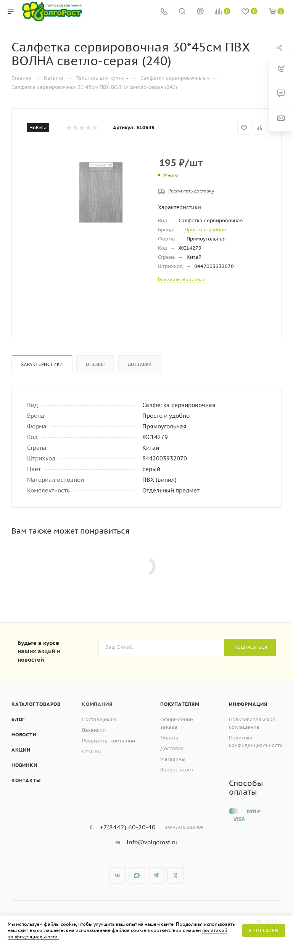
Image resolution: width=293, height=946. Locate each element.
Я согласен (264, 930)
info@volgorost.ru (152, 842)
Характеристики (42, 364)
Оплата (169, 737)
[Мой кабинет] (200, 12)
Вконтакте (117, 875)
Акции (21, 750)
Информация (248, 704)
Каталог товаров (36, 704)
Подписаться (250, 647)
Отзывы (95, 364)
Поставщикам (99, 719)
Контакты (25, 780)
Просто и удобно (205, 229)
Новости (24, 734)
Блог (18, 719)
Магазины (172, 759)
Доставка (140, 364)
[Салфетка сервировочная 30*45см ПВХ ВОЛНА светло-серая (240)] (99, 191)
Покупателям (180, 704)
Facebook (137, 875)
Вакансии (94, 730)
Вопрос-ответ (176, 769)
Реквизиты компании (108, 741)
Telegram (156, 875)
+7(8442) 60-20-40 (128, 827)
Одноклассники (175, 875)
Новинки (24, 765)
